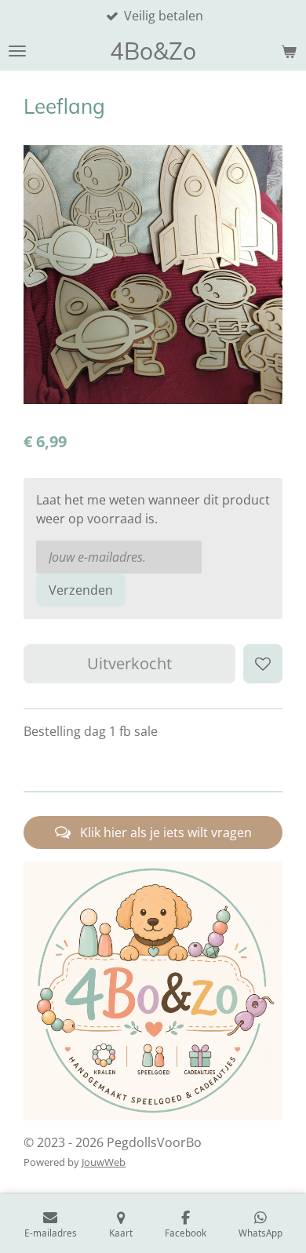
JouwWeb (104, 1162)
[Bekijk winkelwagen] (288, 51)
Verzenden (81, 590)
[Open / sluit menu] (17, 51)
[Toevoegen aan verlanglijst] (262, 663)
